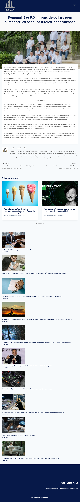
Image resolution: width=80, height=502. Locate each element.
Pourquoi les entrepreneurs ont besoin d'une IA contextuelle (18, 435)
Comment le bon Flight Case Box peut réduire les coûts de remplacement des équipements (27, 389)
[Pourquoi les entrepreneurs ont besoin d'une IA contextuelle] (40, 425)
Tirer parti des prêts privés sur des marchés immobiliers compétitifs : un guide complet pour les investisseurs (32, 296)
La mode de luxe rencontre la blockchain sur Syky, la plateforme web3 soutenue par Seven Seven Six (19, 166)
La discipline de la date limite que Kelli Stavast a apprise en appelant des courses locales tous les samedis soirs (33, 412)
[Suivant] (75, 202)
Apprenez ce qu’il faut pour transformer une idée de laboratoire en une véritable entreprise (59, 211)
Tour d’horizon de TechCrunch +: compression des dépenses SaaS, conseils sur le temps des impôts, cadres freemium (19, 211)
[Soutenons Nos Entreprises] (9, 6)
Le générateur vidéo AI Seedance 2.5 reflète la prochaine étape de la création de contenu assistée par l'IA (30, 458)
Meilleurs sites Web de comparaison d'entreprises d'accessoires (20, 250)
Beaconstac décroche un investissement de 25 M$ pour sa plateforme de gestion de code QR (62, 166)
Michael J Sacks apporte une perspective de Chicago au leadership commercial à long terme (27, 366)
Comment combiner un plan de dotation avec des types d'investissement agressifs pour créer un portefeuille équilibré (34, 273)
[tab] (36, 223)
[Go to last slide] (4, 202)
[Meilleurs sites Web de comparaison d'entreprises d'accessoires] (40, 240)
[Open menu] (74, 6)
